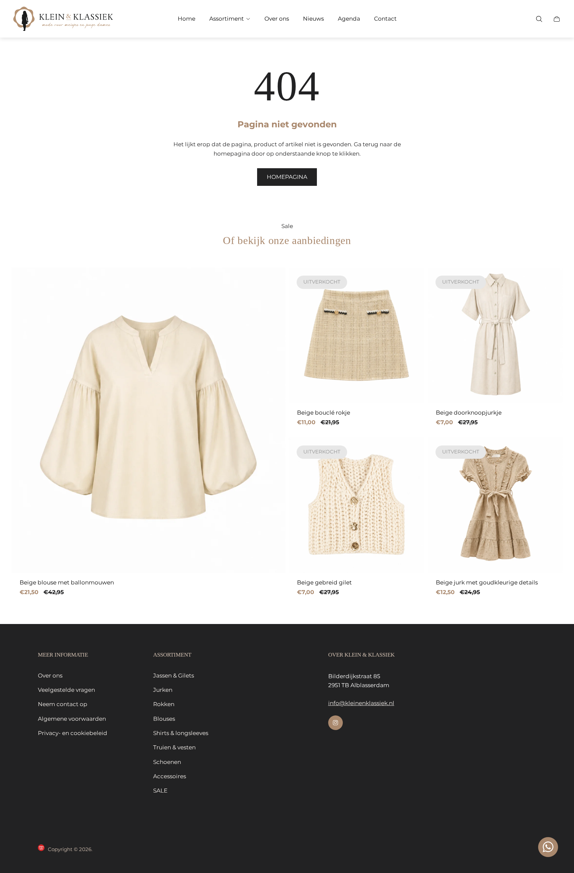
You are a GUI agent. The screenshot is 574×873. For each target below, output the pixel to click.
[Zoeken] (539, 19)
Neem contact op (62, 704)
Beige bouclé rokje (323, 413)
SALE (160, 790)
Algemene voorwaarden (72, 718)
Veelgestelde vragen (66, 689)
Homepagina (287, 177)
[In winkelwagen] (270, 283)
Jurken (162, 689)
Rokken (163, 704)
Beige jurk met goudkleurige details (487, 582)
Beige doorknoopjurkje (469, 413)
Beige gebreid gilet (324, 582)
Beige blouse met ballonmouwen (67, 582)
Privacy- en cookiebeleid (72, 733)
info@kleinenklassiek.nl (361, 703)
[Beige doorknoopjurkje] (495, 335)
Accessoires (169, 776)
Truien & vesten (174, 747)
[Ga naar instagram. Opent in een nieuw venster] (335, 722)
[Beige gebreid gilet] (356, 505)
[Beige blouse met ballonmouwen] (148, 420)
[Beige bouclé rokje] (356, 335)
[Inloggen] (521, 19)
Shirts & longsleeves (180, 733)
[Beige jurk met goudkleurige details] (495, 505)
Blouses (164, 718)
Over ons (50, 675)
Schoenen (167, 762)
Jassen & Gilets (173, 675)
